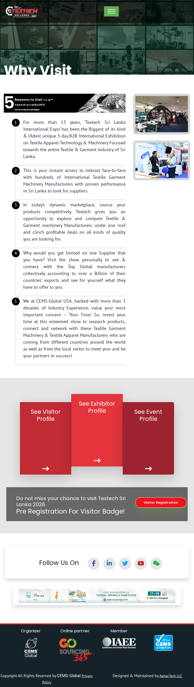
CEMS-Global (69, 675)
